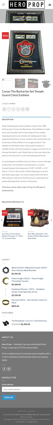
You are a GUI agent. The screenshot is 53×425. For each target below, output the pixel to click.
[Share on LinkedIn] (27, 109)
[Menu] (3, 4)
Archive (31, 13)
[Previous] (6, 52)
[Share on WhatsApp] (4, 109)
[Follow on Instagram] (9, 369)
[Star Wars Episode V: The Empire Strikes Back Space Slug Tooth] (39, 217)
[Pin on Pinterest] (23, 109)
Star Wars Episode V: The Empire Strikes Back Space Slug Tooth (38, 236)
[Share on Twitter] (13, 109)
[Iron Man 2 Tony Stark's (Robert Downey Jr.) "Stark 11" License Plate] (13, 217)
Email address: (8, 384)
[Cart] (49, 4)
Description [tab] (7, 119)
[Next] (47, 52)
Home (20, 13)
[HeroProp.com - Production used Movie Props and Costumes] (27, 4)
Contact (31, 411)
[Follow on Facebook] (4, 369)
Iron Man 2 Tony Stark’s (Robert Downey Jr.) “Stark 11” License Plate (12, 236)
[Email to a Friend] (18, 109)
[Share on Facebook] (9, 109)
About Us (22, 411)
